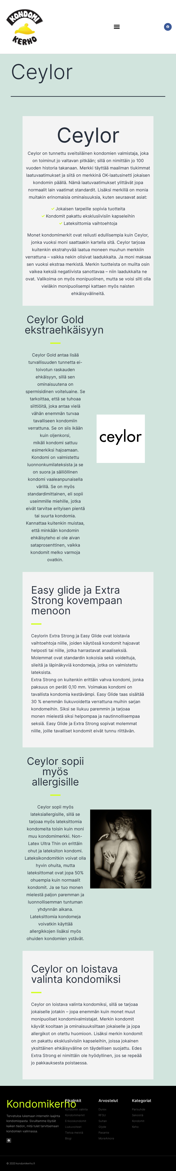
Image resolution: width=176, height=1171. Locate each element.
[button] (116, 27)
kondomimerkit (57, 235)
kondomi (55, 442)
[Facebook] (168, 27)
